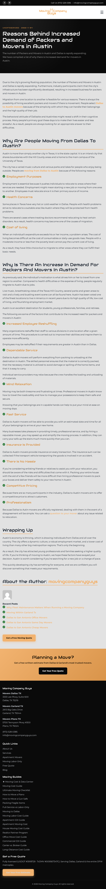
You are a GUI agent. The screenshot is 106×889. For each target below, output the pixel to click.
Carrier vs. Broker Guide (15, 845)
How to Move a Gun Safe (15, 799)
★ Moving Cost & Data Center (18, 781)
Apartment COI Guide (14, 820)
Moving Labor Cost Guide (16, 816)
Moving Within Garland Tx (21, 612)
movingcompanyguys (73, 581)
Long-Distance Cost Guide (16, 849)
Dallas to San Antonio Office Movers (26, 617)
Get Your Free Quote (53, 671)
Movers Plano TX (12, 719)
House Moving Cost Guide (16, 828)
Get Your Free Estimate (18, 872)
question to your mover (63, 513)
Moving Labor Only (12, 761)
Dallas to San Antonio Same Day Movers (29, 622)
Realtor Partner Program (15, 832)
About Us (7, 749)
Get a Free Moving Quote (19, 638)
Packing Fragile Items (14, 803)
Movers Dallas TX (12, 693)
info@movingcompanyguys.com (88, 3)
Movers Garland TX (13, 706)
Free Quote (8, 765)
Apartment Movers (12, 757)
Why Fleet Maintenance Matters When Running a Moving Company (45, 607)
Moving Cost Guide (12, 786)
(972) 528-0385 (64, 3)
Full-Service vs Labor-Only (16, 807)
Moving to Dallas (11, 811)
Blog (5, 770)
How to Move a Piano (13, 794)
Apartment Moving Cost (15, 824)
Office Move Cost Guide (15, 837)
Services (7, 753)
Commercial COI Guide (14, 841)
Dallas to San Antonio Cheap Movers (27, 627)
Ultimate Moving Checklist (16, 790)
